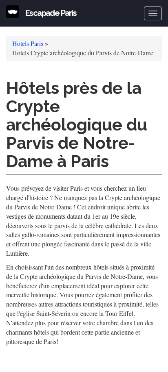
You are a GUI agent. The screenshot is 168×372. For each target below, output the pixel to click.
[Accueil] (12, 11)
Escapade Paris (51, 13)
